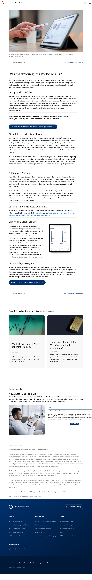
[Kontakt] (85, 3)
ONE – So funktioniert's (15, 521)
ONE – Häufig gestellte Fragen (69, 536)
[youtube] (20, 548)
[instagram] (10, 548)
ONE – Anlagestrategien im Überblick (19, 525)
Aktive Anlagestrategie (40, 525)
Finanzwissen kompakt (66, 521)
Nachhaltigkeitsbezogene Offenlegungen (46, 536)
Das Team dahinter (39, 532)
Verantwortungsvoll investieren (43, 528)
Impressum (42, 563)
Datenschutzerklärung (74, 419)
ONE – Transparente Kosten (17, 528)
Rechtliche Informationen (16, 563)
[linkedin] (15, 548)
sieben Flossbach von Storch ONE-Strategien (26, 267)
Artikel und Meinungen (66, 525)
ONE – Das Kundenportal (16, 532)
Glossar (49, 563)
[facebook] (25, 548)
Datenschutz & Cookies (30, 563)
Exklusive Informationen (67, 528)
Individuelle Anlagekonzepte (17, 536)
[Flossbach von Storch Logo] (2, 2)
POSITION (63, 532)
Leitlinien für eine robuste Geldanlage (45, 521)
